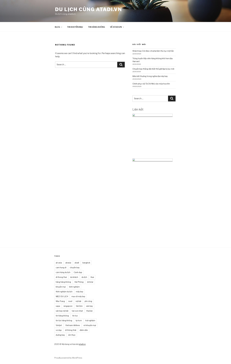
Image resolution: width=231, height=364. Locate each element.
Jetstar (90, 282)
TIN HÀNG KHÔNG (96, 27)
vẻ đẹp (59, 330)
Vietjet (59, 325)
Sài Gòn (79, 306)
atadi (77, 263)
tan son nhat (77, 311)
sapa (58, 306)
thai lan (89, 311)
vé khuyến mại (89, 325)
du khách (74, 277)
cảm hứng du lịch (63, 272)
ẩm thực (72, 335)
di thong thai (61, 277)
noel (70, 301)
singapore (67, 306)
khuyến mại (61, 287)
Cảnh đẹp (78, 272)
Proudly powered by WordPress (68, 358)
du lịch (84, 277)
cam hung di (61, 267)
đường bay (60, 335)
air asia (59, 263)
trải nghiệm (90, 320)
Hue (92, 277)
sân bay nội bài (62, 311)
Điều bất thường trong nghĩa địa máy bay (150, 76)
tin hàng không (62, 316)
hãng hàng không (63, 282)
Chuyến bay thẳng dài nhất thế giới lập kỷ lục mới (153, 69)
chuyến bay (75, 267)
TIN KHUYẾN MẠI (75, 27)
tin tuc (75, 316)
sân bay (89, 306)
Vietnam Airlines (72, 325)
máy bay (79, 291)
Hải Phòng (79, 282)
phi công (88, 301)
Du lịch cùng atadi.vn (88, 9)
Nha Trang (60, 301)
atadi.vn (82, 344)
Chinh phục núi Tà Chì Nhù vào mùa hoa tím (151, 84)
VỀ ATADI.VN (116, 27)
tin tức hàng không (64, 320)
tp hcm (79, 320)
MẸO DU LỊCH (62, 296)
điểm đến (84, 330)
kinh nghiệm (74, 287)
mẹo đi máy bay (78, 296)
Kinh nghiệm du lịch (64, 291)
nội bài (78, 301)
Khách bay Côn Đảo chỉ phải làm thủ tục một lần (153, 51)
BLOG (57, 27)
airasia (68, 263)
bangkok (86, 263)
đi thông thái (70, 330)
